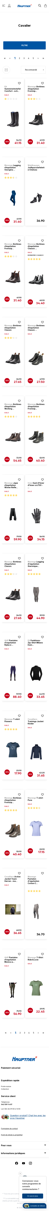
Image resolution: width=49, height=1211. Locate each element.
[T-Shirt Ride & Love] (36, 988)
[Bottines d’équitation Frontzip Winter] (36, 437)
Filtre (24, 45)
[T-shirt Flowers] (12, 750)
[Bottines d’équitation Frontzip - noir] (36, 119)
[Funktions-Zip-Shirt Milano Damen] (36, 673)
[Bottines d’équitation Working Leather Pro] (12, 437)
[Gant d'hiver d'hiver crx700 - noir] (36, 516)
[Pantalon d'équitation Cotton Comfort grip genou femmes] (36, 912)
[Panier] (44, 5)
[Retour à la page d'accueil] (24, 5)
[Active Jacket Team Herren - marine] (12, 909)
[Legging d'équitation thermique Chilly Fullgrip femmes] (36, 594)
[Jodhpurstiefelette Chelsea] (36, 198)
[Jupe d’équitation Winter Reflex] (12, 516)
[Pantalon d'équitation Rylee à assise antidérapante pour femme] (12, 673)
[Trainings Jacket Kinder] (36, 752)
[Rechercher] (39, 5)
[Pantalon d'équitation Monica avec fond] (12, 990)
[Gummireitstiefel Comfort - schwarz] (12, 119)
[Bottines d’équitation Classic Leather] (36, 280)
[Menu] (4, 5)
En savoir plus (32, 1196)
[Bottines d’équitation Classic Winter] (36, 358)
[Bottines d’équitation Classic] (12, 358)
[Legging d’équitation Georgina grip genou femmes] (12, 198)
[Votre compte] (9, 5)
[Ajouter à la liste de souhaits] (19, 83)
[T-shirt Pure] (36, 828)
